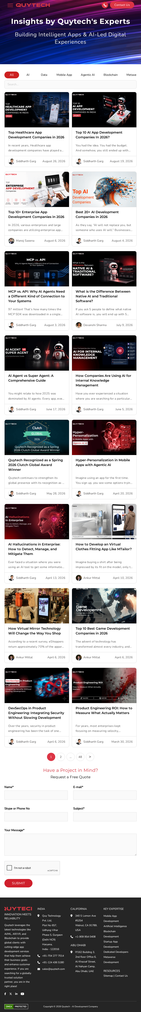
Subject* (78, 809)
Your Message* (14, 830)
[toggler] (10, 5)
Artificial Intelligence (115, 926)
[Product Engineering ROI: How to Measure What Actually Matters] (104, 685)
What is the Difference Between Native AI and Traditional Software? (103, 296)
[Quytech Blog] (33, 5)
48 (80, 757)
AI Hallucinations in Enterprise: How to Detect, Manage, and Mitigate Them (34, 549)
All (12, 75)
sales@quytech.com (53, 969)
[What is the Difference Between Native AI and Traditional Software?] (104, 268)
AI (27, 75)
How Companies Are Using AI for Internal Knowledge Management (103, 380)
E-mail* (78, 787)
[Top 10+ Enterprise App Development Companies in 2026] (37, 189)
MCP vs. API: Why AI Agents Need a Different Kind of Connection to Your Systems (36, 296)
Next (90, 757)
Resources (112, 971)
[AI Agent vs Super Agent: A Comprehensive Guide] (37, 353)
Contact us (122, 5)
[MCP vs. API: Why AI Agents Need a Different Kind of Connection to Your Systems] (37, 268)
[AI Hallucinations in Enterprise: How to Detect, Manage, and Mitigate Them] (37, 521)
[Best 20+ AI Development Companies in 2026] (104, 189)
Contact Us (121, 976)
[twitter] (10, 994)
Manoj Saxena (25, 241)
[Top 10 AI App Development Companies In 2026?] (104, 109)
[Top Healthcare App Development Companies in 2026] (37, 109)
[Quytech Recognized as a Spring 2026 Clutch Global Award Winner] (37, 437)
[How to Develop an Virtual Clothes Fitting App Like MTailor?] (104, 521)
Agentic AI (88, 75)
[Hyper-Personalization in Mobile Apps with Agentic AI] (104, 437)
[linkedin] (16, 994)
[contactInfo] (105, 5)
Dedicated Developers (116, 952)
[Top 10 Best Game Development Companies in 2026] (104, 605)
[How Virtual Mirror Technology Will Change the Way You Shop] (37, 605)
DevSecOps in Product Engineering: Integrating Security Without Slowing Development (36, 713)
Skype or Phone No (17, 809)
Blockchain (111, 75)
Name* (9, 787)
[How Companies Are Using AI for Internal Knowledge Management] (104, 353)
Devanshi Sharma (94, 325)
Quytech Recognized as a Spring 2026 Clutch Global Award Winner (35, 465)
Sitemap (108, 976)
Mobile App (64, 75)
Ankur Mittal (91, 578)
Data (44, 75)
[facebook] (5, 994)
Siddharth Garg (26, 161)
